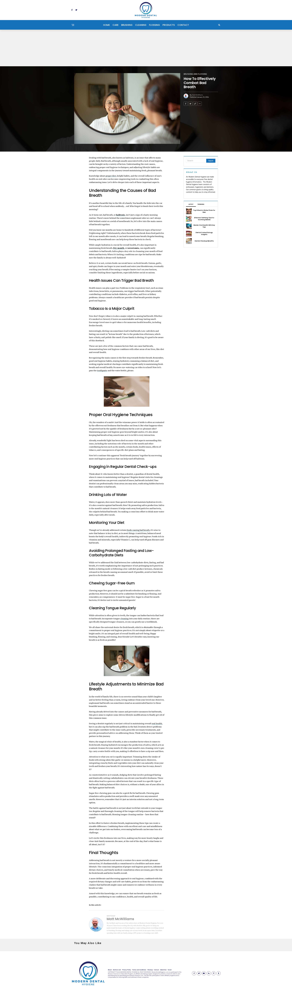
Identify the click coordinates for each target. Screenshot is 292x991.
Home (106, 25)
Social (169, 970)
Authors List (117, 970)
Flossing (154, 25)
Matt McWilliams (197, 95)
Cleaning (140, 25)
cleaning (124, 618)
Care (116, 25)
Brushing (126, 25)
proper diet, (111, 175)
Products (169, 25)
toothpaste (102, 370)
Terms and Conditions (139, 970)
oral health (157, 723)
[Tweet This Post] (190, 104)
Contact (183, 25)
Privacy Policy (126, 970)
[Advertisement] (146, 47)
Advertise (163, 970)
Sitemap (150, 970)
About (110, 970)
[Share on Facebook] (186, 104)
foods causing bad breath (138, 530)
